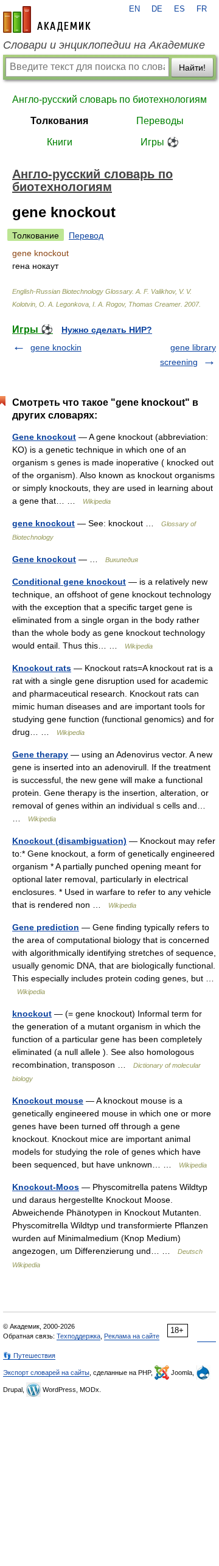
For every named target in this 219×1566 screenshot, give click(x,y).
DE (156, 9)
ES (179, 9)
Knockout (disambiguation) (69, 841)
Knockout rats (41, 668)
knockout (32, 1013)
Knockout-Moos (45, 1187)
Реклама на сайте (131, 1336)
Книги (59, 142)
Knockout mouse (47, 1100)
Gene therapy (40, 754)
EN (134, 9)
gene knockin (56, 347)
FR (201, 9)
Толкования (59, 121)
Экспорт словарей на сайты (46, 1372)
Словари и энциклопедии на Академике (104, 45)
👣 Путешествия (29, 1355)
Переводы (160, 121)
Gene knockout (44, 437)
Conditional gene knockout (69, 581)
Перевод (86, 235)
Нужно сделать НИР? (106, 330)
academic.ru (47, 19)
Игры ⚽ (160, 142)
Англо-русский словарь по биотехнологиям (109, 99)
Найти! (192, 67)
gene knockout (43, 523)
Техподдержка (78, 1336)
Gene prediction (45, 927)
